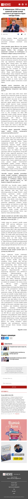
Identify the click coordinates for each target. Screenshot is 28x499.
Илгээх (14, 387)
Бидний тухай (14, 484)
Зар (14, 489)
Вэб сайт (14, 491)
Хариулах (17, 413)
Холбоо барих (14, 482)
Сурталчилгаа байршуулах (14, 487)
